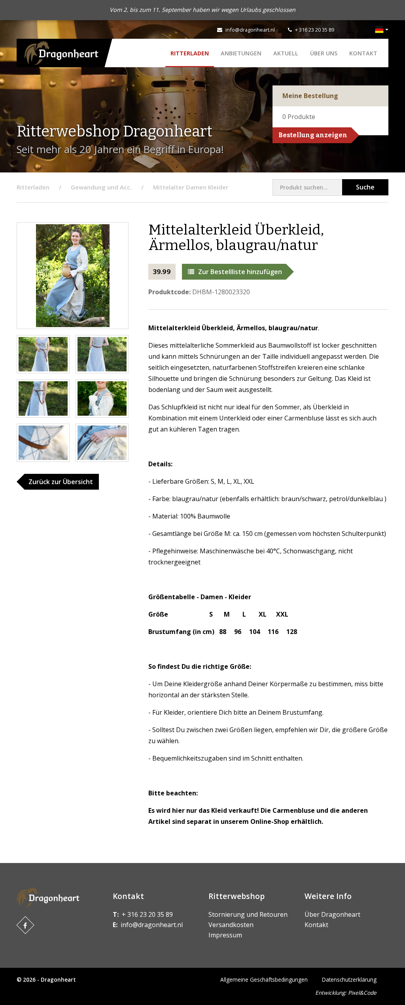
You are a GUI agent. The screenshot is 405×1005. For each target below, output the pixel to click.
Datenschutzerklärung (349, 979)
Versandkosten (231, 924)
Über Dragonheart (332, 914)
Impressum (225, 935)
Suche (365, 187)
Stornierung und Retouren (248, 914)
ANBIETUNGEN (241, 53)
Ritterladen (189, 53)
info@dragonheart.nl (250, 29)
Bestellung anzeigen (312, 135)
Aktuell (285, 53)
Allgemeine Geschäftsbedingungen (264, 979)
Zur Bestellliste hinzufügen (240, 271)
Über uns (323, 53)
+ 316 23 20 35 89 (314, 29)
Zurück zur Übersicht (60, 481)
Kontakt (363, 53)
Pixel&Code (362, 992)
